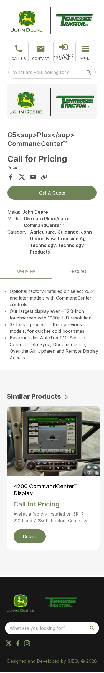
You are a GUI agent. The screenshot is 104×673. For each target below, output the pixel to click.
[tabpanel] (52, 102)
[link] (63, 51)
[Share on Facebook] (10, 177)
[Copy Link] (44, 177)
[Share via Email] (33, 177)
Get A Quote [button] (52, 193)
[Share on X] (22, 177)
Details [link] (30, 536)
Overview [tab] (26, 271)
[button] (19, 51)
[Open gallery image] (52, 101)
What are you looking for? (41, 72)
